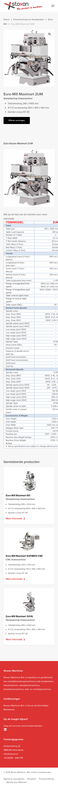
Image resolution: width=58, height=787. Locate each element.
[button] (52, 5)
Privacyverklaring (46, 778)
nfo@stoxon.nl (11, 754)
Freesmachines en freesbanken (28, 19)
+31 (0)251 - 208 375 (13, 757)
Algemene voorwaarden (14, 778)
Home (6, 19)
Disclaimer (31, 778)
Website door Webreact (16, 782)
